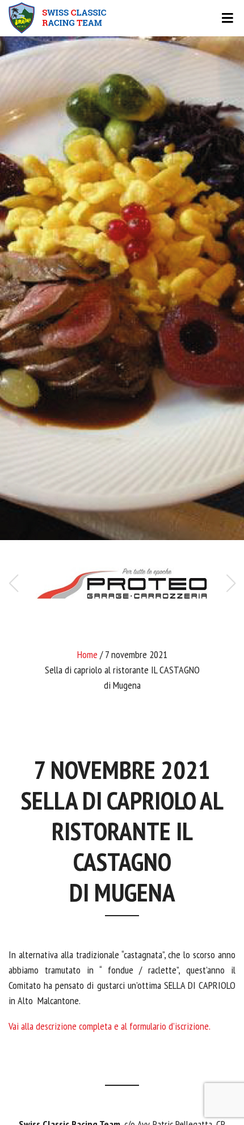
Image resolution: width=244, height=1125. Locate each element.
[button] (230, 583)
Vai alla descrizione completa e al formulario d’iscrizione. (110, 1026)
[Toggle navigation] (122, 18)
